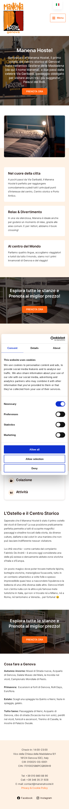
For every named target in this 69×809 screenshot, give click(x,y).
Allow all (34, 449)
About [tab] (56, 347)
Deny (34, 468)
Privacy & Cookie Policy (34, 787)
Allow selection (35, 458)
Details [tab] (34, 347)
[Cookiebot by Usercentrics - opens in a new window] (50, 339)
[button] (34, 91)
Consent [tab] (12, 347)
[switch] (60, 414)
